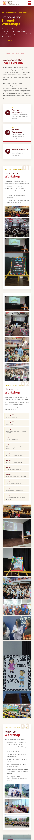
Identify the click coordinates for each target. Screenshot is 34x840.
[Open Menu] (29, 3)
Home (4, 41)
